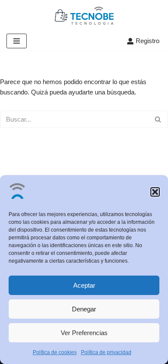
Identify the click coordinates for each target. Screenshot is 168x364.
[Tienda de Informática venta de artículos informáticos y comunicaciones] (84, 15)
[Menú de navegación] (16, 41)
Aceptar (84, 285)
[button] (155, 192)
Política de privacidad (106, 352)
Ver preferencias (84, 332)
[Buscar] (158, 119)
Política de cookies (55, 352)
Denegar (84, 309)
